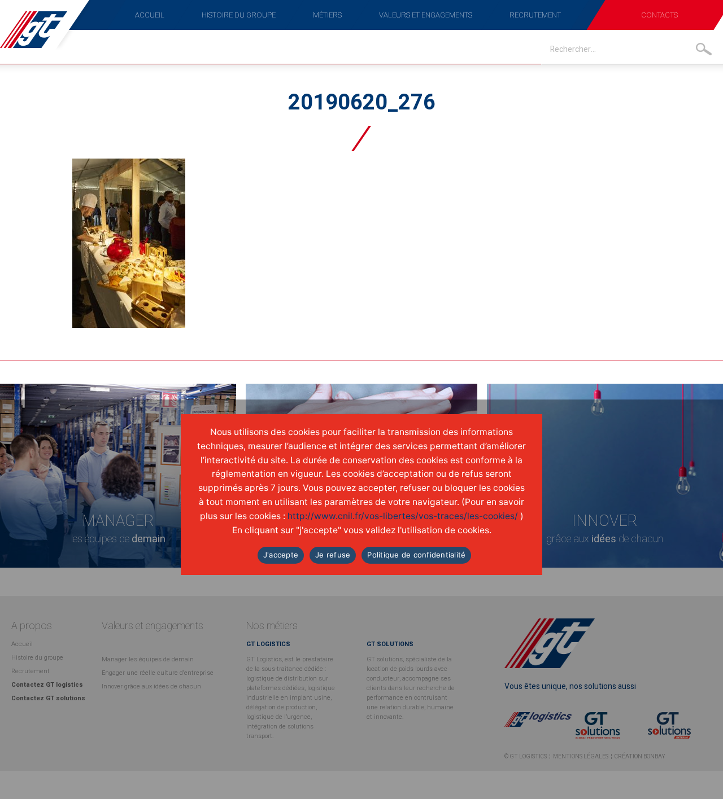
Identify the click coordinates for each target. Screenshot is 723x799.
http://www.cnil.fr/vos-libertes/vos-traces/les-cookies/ (403, 516)
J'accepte (280, 554)
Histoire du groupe (239, 15)
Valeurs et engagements (425, 15)
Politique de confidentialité (416, 554)
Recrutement (535, 15)
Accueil (149, 15)
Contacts (659, 15)
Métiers (327, 15)
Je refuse (332, 554)
